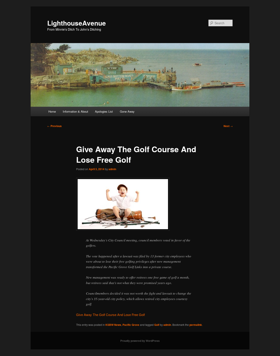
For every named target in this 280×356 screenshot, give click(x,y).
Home (52, 111)
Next (228, 126)
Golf (156, 325)
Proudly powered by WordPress (140, 341)
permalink (195, 325)
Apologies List (104, 111)
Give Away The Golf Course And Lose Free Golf (110, 314)
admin (112, 169)
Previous (54, 126)
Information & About (75, 111)
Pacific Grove (130, 325)
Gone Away (127, 111)
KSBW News (113, 325)
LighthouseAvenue (76, 23)
